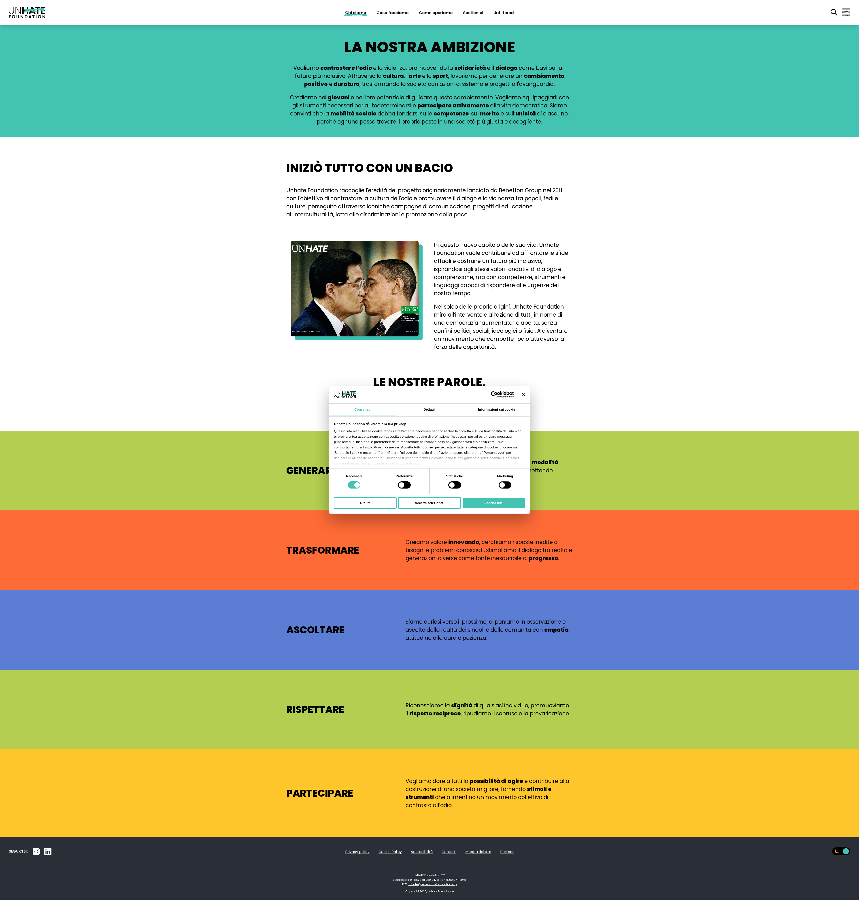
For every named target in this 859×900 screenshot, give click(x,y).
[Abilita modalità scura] (841, 851)
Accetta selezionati (429, 503)
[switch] (404, 484)
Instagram (36, 851)
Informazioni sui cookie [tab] (496, 409)
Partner (507, 851)
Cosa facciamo (392, 13)
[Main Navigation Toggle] (846, 12)
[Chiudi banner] (523, 394)
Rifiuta (365, 503)
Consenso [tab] (362, 409)
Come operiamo (436, 13)
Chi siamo (355, 13)
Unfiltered (503, 12)
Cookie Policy (390, 851)
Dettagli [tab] (429, 409)
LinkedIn (47, 851)
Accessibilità (422, 851)
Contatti (449, 851)
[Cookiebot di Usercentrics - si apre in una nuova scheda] (494, 394)
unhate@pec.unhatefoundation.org (432, 884)
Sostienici (473, 12)
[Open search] (834, 12)
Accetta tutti (493, 503)
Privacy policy (357, 851)
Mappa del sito (478, 851)
